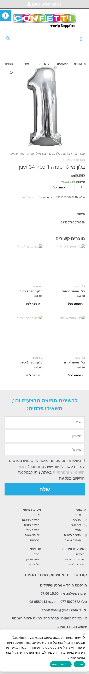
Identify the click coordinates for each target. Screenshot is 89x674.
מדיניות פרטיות (61, 664)
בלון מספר (54, 153)
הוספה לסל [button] (75, 303)
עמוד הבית (79, 153)
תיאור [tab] (81, 214)
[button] (5, 15)
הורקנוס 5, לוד (76, 585)
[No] (84, 634)
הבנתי (79, 664)
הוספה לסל (60, 187)
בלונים (66, 153)
